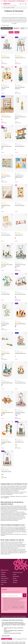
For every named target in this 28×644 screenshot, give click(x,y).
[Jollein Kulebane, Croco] (15, 444)
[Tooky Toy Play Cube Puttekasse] (1, 90)
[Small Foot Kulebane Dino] (15, 149)
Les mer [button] (14, 23)
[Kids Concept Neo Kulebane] (15, 297)
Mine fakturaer (3, 576)
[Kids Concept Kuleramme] (1, 119)
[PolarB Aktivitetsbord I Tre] (15, 60)
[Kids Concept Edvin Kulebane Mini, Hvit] (2, 267)
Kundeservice (3, 572)
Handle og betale (16, 576)
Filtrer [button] (11, 32)
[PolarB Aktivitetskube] (1, 60)
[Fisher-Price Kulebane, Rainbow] (1, 356)
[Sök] (2, 7)
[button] (2, 3)
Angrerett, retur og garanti (18, 572)
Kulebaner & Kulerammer (17, 14)
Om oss (2, 584)
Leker (7, 14)
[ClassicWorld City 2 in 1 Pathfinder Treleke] (15, 178)
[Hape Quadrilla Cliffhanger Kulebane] (1, 444)
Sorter (17, 32)
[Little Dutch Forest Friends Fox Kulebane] (15, 267)
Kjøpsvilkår (3, 574)
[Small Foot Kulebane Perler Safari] (1, 149)
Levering (14, 574)
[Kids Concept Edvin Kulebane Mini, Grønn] (1, 267)
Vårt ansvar (15, 582)
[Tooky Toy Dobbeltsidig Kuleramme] (1, 178)
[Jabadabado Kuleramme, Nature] (1, 208)
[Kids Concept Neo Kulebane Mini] (15, 326)
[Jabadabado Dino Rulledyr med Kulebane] (1, 415)
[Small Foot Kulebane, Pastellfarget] (1, 326)
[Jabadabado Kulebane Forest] (15, 356)
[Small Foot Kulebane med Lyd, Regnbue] (15, 119)
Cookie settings (4, 580)
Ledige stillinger (4, 582)
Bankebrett (16, 28)
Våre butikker (15, 580)
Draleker (22, 28)
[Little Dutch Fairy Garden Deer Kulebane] (16, 267)
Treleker (10, 14)
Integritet (14, 578)
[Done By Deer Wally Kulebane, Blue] (1, 385)
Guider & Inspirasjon (4, 578)
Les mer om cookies (6, 635)
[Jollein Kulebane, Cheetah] (16, 444)
